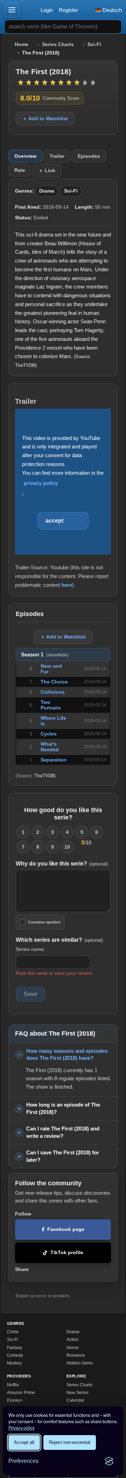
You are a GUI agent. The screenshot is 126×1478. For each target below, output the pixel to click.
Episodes (89, 156)
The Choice (54, 682)
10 (67, 847)
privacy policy (41, 483)
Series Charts (58, 44)
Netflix (13, 1384)
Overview (25, 156)
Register (68, 10)
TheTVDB (25, 365)
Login (47, 10)
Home (21, 44)
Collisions (53, 692)
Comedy (15, 1355)
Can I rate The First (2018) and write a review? (62, 1132)
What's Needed (50, 746)
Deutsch (111, 10)
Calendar (75, 1400)
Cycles (49, 734)
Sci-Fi (94, 44)
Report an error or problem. (43, 1296)
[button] (12, 10)
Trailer (57, 156)
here (66, 585)
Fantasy (14, 1347)
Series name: (30, 949)
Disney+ (15, 1400)
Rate (19, 170)
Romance (75, 1355)
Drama (46, 191)
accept (54, 521)
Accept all (24, 1442)
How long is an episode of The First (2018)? (63, 1108)
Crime (13, 1331)
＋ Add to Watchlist (45, 118)
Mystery (14, 1363)
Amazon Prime (21, 1392)
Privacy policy (21, 1428)
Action (72, 1339)
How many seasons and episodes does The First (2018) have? (67, 1054)
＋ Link (46, 170)
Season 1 (45, 654)
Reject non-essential (69, 1442)
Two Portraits (51, 705)
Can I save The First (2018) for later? (62, 1156)
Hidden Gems (79, 1363)
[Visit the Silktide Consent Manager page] (109, 1461)
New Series (77, 1392)
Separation (53, 760)
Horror (72, 1347)
